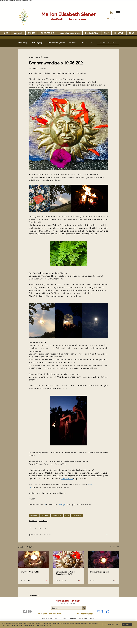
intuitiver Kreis (56, 515)
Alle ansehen (114, 547)
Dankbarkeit (45, 515)
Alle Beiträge (23, 43)
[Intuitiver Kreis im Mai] (33, 559)
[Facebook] (25, 611)
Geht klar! (126, 624)
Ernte (67, 515)
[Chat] (108, 612)
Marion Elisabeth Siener (68, 14)
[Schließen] (134, 624)
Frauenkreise (43, 521)
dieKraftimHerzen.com (68, 19)
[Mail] (98, 611)
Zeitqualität (33, 515)
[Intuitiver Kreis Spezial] (103, 559)
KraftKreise (73, 43)
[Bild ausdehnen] (39, 198)
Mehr (83, 43)
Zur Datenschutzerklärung (42, 625)
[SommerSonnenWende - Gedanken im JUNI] (68, 559)
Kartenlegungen (38, 43)
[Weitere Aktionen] (107, 57)
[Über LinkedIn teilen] (40, 528)
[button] (111, 12)
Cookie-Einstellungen (111, 624)
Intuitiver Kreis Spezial (99, 572)
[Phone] (102, 611)
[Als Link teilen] (46, 528)
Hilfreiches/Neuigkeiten (56, 43)
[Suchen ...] (84, 608)
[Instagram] (30, 611)
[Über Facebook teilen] (30, 528)
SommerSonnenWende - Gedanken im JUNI (66, 573)
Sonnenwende (76, 515)
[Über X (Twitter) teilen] (35, 528)
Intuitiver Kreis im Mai (30, 572)
